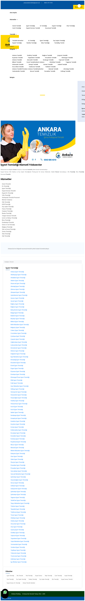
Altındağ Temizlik (69, 69)
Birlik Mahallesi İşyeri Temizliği (20, 324)
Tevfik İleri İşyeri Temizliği (18, 500)
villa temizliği (29, 575)
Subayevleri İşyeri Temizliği (19, 488)
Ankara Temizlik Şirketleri (29, 583)
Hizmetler (13, 19)
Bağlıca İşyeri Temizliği (17, 304)
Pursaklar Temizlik (49, 71)
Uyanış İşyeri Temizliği (17, 529)
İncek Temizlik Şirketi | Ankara (35, 62)
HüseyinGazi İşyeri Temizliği (19, 403)
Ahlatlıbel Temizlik (55, 62)
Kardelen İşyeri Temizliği (18, 421)
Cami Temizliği (16, 28)
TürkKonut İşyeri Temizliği (18, 512)
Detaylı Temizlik (33, 64)
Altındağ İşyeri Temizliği (18, 286)
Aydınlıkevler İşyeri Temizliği (19, 295)
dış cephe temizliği (21, 579)
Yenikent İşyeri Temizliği (18, 547)
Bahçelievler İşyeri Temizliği (19, 310)
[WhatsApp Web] (5, 594)
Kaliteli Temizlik (62, 64)
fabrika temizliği (33, 579)
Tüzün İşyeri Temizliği (17, 515)
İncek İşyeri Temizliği (17, 406)
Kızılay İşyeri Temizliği (17, 427)
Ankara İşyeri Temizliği (17, 271)
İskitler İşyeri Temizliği (17, 412)
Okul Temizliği (70, 26)
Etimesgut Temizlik (67, 57)
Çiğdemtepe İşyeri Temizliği (19, 342)
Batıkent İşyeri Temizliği (17, 315)
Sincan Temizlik (34, 71)
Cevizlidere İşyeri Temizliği (18, 333)
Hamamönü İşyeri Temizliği (19, 395)
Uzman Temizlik (48, 64)
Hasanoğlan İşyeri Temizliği (19, 398)
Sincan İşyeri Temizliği (17, 483)
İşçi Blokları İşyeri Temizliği (18, 562)
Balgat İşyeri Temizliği (17, 313)
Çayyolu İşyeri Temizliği (18, 339)
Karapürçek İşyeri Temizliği (18, 418)
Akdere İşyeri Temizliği (17, 280)
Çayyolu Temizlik (62, 55)
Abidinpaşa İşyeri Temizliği (18, 274)
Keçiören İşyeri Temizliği (18, 424)
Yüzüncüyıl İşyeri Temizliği (18, 556)
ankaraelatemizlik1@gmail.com (32, 2)
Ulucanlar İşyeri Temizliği (18, 524)
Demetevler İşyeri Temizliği (18, 348)
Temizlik (12, 34)
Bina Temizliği (45, 43)
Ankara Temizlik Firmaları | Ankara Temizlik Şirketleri (27, 69)
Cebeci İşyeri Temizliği (17, 330)
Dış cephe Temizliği (44, 579)
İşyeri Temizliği (30, 26)
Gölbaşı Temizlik (65, 71)
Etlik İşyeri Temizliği (16, 380)
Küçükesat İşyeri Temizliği (18, 441)
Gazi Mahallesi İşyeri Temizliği (19, 386)
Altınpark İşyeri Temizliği (18, 292)
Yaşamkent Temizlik (34, 57)
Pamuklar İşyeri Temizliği (18, 465)
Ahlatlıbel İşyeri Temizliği (18, 277)
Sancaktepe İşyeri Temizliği (19, 471)
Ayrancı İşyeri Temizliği (17, 298)
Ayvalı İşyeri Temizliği (17, 301)
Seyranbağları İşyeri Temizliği (19, 480)
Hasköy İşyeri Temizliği (17, 400)
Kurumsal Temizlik (50, 28)
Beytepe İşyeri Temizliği (18, 318)
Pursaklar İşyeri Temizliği (18, 468)
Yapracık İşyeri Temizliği (18, 535)
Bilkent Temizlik (16, 62)
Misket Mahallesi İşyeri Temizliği (20, 450)
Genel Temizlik (16, 26)
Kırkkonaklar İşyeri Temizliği (19, 430)
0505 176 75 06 (48, 2)
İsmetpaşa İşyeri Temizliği (18, 415)
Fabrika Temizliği (31, 43)
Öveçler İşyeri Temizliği (17, 462)
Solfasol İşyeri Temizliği (17, 485)
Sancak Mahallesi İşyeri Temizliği (20, 474)
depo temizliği (48, 575)
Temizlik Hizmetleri (17, 40)
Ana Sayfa (13, 12)
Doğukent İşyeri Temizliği (18, 354)
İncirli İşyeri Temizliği (17, 409)
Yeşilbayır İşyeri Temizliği (18, 550)
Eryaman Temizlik (17, 57)
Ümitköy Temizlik (32, 55)
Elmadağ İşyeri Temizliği (18, 359)
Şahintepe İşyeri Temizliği (18, 477)
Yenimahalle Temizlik (18, 71)
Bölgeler (12, 49)
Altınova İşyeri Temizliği (17, 289)
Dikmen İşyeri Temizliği (17, 351)
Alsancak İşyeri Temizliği (18, 283)
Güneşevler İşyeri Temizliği (18, 392)
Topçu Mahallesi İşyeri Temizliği (20, 503)
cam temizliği (10, 579)
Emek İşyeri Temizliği (17, 365)
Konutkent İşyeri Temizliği (18, 436)
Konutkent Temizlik (50, 57)
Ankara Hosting (16, 594)
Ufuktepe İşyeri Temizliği (18, 518)
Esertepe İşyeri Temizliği (18, 374)
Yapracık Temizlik (64, 60)
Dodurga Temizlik (48, 60)
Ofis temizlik (20, 575)
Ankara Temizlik (17, 55)
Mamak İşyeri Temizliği (17, 447)
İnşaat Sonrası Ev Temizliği (13, 583)
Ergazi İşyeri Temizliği (17, 368)
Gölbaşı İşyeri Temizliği (17, 389)
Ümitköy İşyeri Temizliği (17, 532)
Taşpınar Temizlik (71, 62)
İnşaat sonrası (38, 575)
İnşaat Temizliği (56, 26)
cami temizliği (58, 575)
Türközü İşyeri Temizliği (17, 506)
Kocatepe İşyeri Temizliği (18, 433)
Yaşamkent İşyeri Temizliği (18, 538)
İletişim (12, 77)
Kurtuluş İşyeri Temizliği (18, 439)
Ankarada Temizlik (17, 64)
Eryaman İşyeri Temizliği (18, 371)
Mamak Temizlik (53, 69)
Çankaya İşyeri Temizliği (18, 336)
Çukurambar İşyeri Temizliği (19, 345)
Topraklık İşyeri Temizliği (18, 509)
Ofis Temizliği (55, 579)
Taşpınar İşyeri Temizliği (18, 497)
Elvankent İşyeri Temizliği (18, 362)
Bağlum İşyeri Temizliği (17, 307)
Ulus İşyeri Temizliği (16, 527)
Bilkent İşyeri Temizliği (17, 321)
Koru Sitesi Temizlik (18, 67)
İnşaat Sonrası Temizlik (33, 28)
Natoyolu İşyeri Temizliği (18, 453)
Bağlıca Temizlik (47, 55)
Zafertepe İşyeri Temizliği (18, 559)
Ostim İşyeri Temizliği (17, 459)
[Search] (80, 261)
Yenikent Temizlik (50, 67)
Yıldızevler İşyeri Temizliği (18, 553)
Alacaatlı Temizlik (32, 60)
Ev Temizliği (43, 26)
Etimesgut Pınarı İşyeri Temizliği (20, 377)
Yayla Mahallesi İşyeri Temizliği (20, 541)
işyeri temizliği (10, 575)
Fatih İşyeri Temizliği (17, 383)
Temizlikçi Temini (59, 43)
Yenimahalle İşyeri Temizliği (19, 544)
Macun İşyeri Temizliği (17, 444)
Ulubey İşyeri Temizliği (17, 521)
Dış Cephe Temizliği (59, 40)
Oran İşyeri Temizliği (17, 456)
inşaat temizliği (68, 575)
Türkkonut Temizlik (34, 67)
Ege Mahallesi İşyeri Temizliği (19, 357)
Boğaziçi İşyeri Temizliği (18, 327)
